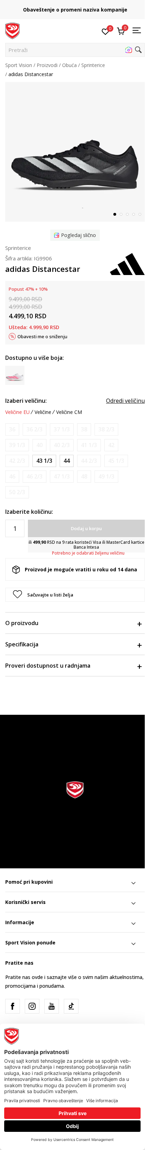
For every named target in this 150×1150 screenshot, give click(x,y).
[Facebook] (13, 1006)
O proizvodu (21, 623)
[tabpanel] (75, 152)
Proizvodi (47, 65)
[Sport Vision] (12, 30)
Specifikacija (21, 644)
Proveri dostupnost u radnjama (47, 665)
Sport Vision (18, 65)
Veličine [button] (43, 412)
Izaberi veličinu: (26, 401)
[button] (75, 50)
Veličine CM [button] (69, 412)
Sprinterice (93, 65)
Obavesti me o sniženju (42, 336)
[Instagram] (32, 1006)
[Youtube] (52, 1006)
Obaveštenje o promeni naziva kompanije (75, 9)
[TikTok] (71, 1006)
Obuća (69, 65)
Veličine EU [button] (17, 412)
